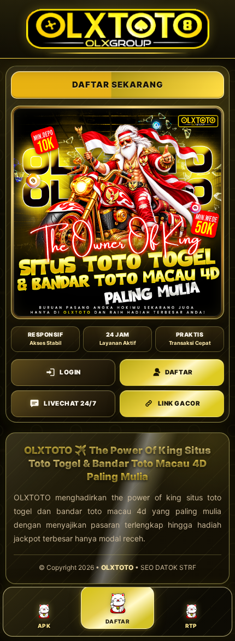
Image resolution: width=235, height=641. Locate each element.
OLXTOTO (117, 567)
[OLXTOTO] (118, 29)
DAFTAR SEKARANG (117, 84)
